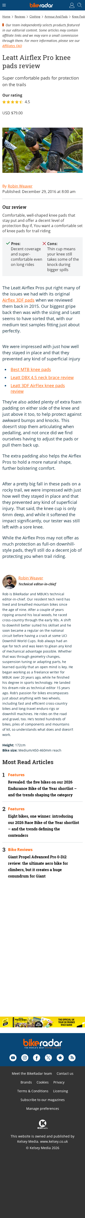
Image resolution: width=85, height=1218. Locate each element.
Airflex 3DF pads (18, 300)
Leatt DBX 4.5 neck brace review (42, 377)
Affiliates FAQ (12, 46)
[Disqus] (42, 951)
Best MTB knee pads (31, 369)
